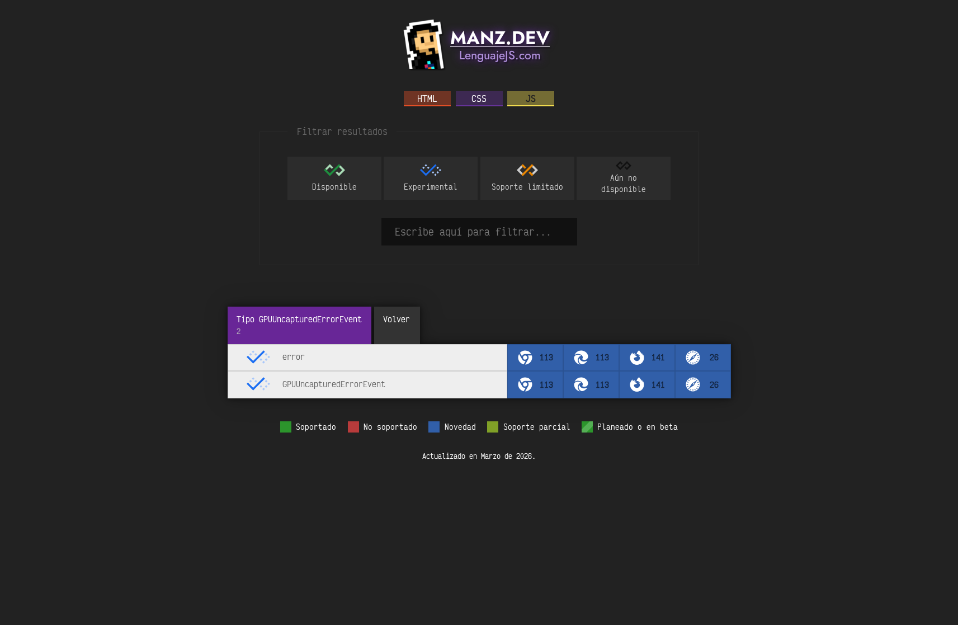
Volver (396, 319)
